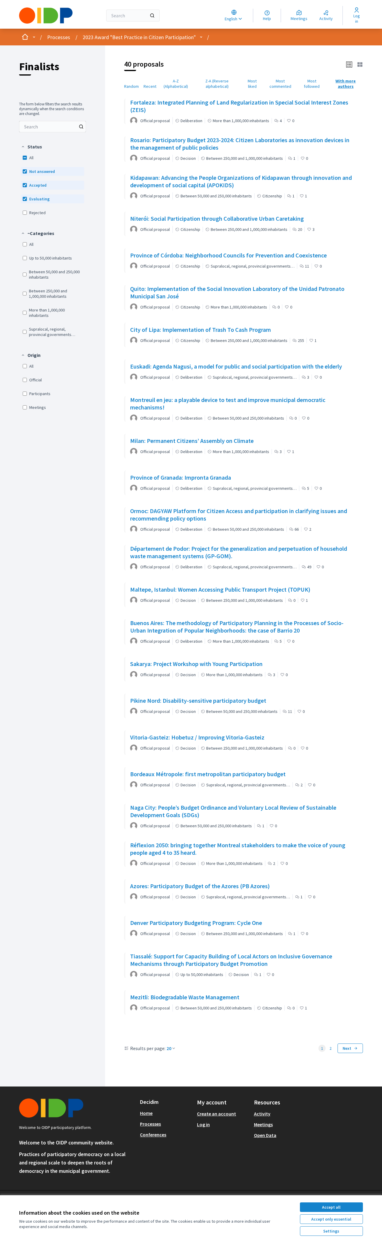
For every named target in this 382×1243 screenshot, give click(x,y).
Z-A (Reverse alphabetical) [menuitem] (217, 83)
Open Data (265, 1135)
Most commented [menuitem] (280, 83)
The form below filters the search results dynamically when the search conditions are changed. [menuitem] (51, 109)
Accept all (331, 1207)
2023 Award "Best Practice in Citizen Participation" (139, 37)
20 (169, 1048)
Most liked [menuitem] (252, 83)
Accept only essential (331, 1219)
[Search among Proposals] (81, 126)
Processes (58, 37)
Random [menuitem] (131, 86)
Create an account (216, 1114)
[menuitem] (52, 126)
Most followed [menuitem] (312, 83)
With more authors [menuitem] (345, 83)
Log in (203, 1124)
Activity (262, 1114)
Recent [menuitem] (150, 86)
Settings (331, 1231)
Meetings (263, 1124)
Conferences (153, 1135)
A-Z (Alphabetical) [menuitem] (176, 83)
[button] (31, 146)
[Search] (152, 15)
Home (146, 1113)
